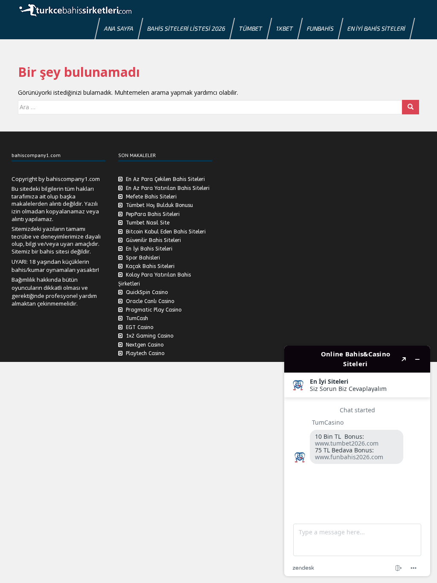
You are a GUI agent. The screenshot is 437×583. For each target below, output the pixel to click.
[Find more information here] (357, 461)
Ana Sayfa (118, 28)
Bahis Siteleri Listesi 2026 (186, 28)
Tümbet (250, 28)
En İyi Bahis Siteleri (376, 28)
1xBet (284, 28)
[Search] (410, 107)
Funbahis (320, 28)
